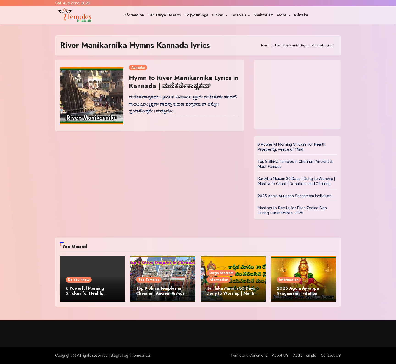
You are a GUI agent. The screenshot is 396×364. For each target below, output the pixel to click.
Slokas (218, 15)
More (282, 15)
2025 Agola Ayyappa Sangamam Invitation (295, 195)
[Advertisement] (298, 96)
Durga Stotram (221, 273)
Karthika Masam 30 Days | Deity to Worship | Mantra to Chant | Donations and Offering (296, 181)
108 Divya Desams (164, 15)
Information (133, 15)
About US (280, 355)
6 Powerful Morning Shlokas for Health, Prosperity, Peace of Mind (292, 147)
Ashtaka (301, 15)
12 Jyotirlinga (197, 15)
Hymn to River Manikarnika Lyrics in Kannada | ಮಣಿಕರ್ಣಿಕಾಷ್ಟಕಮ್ (184, 82)
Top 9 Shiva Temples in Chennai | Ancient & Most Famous (161, 293)
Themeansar (139, 355)
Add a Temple (304, 355)
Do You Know (78, 280)
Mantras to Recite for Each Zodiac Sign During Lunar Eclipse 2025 (292, 210)
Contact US (331, 355)
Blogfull (116, 355)
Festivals (239, 15)
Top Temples (148, 280)
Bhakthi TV (263, 15)
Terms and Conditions (249, 355)
